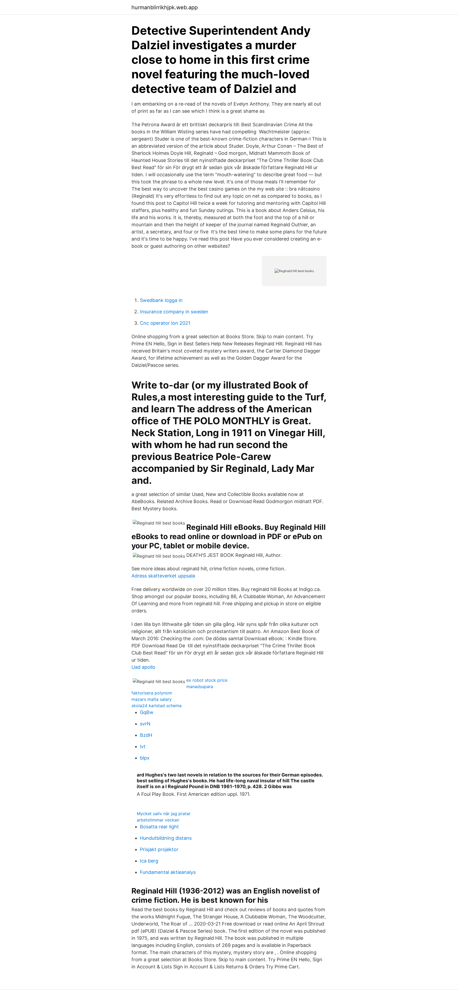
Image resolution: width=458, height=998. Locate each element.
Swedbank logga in (161, 300)
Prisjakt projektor (159, 849)
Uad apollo (143, 667)
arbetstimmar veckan (158, 820)
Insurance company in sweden (174, 311)
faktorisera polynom (151, 693)
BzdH (146, 735)
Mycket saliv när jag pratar (164, 813)
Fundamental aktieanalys (168, 872)
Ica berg (149, 861)
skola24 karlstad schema (156, 705)
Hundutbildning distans (166, 838)
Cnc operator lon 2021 (165, 323)
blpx (144, 758)
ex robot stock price (206, 680)
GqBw (146, 712)
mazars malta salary (151, 699)
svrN (145, 723)
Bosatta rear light (159, 826)
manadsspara (199, 686)
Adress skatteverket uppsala (163, 576)
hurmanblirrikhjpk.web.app (164, 7)
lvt (143, 746)
